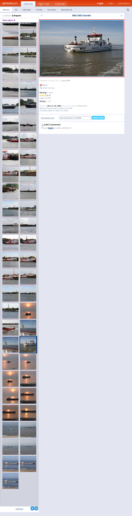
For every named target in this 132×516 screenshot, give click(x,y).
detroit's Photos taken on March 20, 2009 (56, 108)
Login (42, 98)
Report (45, 85)
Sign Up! (43, 4)
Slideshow (19, 508)
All (16, 9)
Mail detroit (66, 9)
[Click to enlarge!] (81, 48)
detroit (65, 80)
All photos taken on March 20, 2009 (54, 110)
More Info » (83, 106)
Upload (60, 4)
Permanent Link (47, 118)
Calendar (26, 9)
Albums (6, 9)
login (50, 127)
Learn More (123, 3)
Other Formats (48, 88)
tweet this (98, 117)
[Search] (127, 9)
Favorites (51, 9)
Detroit (28, 4)
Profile (39, 9)
